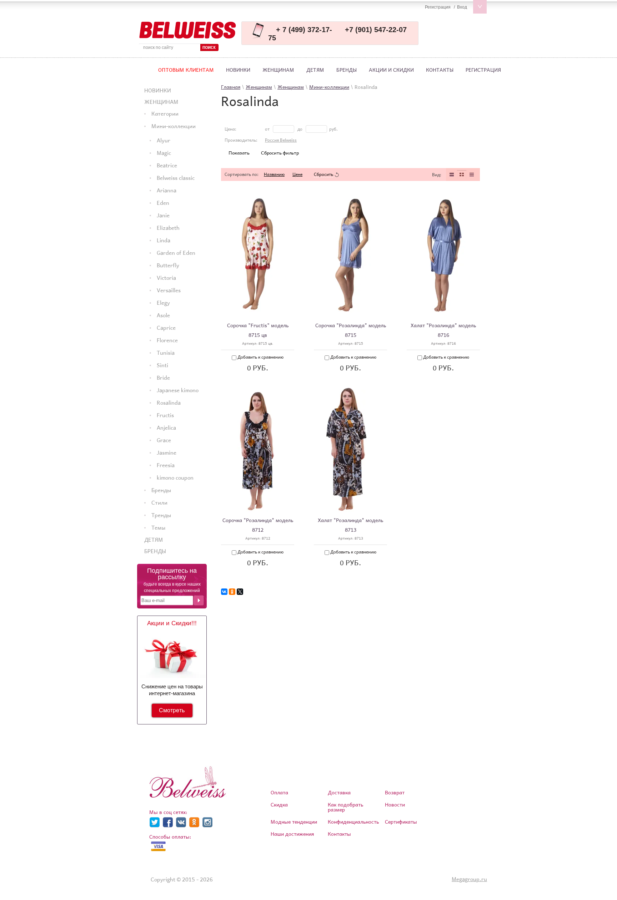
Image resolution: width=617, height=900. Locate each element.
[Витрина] (461, 174)
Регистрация (483, 70)
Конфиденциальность (353, 821)
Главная (230, 87)
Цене (297, 174)
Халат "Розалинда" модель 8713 (350, 525)
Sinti (162, 365)
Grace (164, 440)
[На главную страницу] (187, 30)
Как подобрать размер (345, 807)
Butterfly (168, 265)
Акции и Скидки (391, 70)
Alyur (163, 140)
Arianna (166, 190)
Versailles (169, 290)
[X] (240, 591)
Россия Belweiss (281, 140)
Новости (395, 804)
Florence (167, 340)
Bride (163, 377)
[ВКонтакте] (224, 591)
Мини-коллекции (173, 126)
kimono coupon (175, 477)
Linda (163, 240)
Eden (163, 202)
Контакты (439, 70)
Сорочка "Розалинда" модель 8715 (350, 330)
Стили (159, 502)
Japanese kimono (178, 390)
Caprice (166, 327)
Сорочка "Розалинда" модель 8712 (257, 525)
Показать (239, 152)
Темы (158, 527)
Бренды (346, 70)
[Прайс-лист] (471, 174)
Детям (315, 70)
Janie (163, 215)
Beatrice (167, 165)
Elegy (163, 302)
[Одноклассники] (232, 591)
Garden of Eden (176, 252)
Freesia (166, 465)
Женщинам (278, 70)
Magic (164, 152)
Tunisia (166, 352)
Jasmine (166, 452)
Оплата (279, 792)
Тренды (161, 515)
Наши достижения (292, 834)
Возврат (395, 792)
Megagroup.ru (469, 879)
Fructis (165, 415)
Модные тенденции (294, 821)
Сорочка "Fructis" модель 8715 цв (258, 330)
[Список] (451, 174)
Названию (274, 174)
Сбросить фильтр (280, 152)
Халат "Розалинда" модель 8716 (443, 330)
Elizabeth (168, 227)
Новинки (238, 70)
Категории (165, 113)
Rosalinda (169, 402)
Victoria (166, 277)
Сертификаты (401, 821)
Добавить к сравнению (260, 357)
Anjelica (166, 427)
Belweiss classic (176, 177)
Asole (163, 315)
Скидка (279, 804)
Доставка (339, 792)
